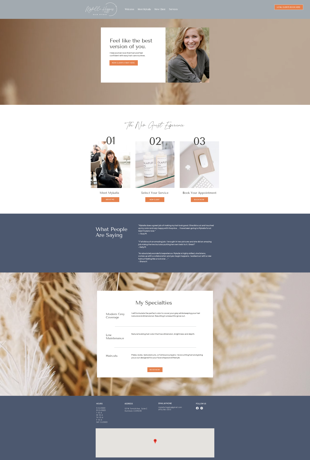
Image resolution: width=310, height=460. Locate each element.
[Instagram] (201, 408)
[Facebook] (197, 408)
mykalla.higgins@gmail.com (170, 407)
